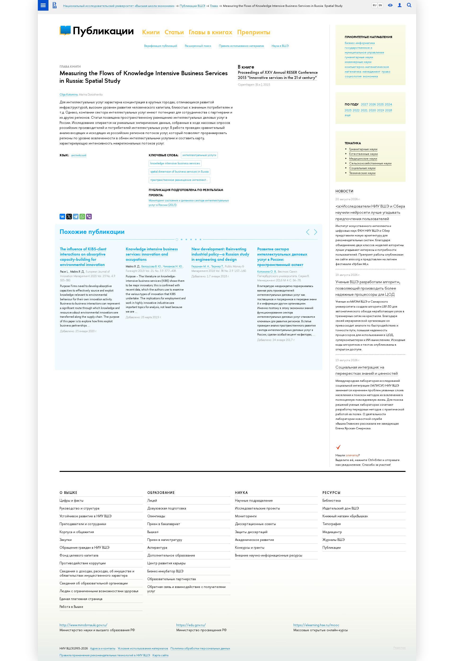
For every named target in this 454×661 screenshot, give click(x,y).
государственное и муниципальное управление (364, 49)
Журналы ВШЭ (334, 539)
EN (380, 5)
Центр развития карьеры (166, 563)
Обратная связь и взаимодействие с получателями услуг (186, 588)
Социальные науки (362, 168)
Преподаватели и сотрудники (83, 524)
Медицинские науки (363, 158)
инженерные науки (358, 62)
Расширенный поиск (198, 46)
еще (348, 115)
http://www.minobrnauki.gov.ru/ (83, 625)
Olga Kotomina (69, 94)
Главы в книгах (210, 32)
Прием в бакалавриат (163, 524)
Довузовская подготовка (166, 508)
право (386, 71)
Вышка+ (153, 532)
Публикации (103, 30)
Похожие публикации (92, 231)
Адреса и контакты (102, 648)
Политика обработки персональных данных (200, 648)
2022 (356, 110)
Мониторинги (246, 516)
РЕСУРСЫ (331, 492)
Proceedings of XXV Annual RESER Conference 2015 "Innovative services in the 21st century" (278, 75)
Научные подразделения (254, 500)
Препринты (253, 32)
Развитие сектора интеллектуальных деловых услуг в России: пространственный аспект (282, 256)
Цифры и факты (71, 500)
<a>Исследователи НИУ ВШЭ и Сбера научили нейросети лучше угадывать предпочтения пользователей (370, 212)
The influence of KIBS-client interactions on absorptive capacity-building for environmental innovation (83, 256)
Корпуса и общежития (77, 532)
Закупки (66, 539)
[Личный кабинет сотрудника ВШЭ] (399, 5)
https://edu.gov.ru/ (191, 625)
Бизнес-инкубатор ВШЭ (165, 571)
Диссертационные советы (255, 524)
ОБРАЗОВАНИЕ (161, 492)
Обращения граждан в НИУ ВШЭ (84, 547)
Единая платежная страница (81, 598)
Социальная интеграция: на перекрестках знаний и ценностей (367, 370)
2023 (348, 110)
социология (353, 76)
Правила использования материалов (241, 46)
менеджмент (371, 71)
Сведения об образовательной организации (94, 583)
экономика (370, 76)
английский (78, 155)
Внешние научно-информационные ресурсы (268, 555)
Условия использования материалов (143, 648)
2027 (364, 104)
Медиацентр (332, 532)
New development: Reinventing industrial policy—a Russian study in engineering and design (220, 254)
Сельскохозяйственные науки (370, 163)
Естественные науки (363, 154)
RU (374, 5)
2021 (364, 110)
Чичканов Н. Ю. (173, 266)
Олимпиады (156, 516)
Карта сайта (160, 655)
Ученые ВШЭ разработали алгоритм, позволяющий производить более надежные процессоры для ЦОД (368, 288)
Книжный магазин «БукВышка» (345, 516)
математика (353, 71)
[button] (177, 239)
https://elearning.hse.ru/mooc (316, 625)
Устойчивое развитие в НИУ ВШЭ (86, 516)
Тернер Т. (217, 266)
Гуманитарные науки (363, 149)
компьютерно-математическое (367, 67)
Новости (344, 191)
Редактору (399, 647)
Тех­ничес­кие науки (362, 173)
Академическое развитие (254, 539)
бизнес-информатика (360, 43)
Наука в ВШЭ (280, 46)
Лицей (152, 500)
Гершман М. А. (201, 266)
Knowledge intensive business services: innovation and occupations (152, 254)
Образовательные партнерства (171, 579)
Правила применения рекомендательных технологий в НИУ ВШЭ (105, 655)
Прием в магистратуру (164, 539)
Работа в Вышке (71, 606)
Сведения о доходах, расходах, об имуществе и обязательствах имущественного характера (97, 573)
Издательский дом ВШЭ (341, 508)
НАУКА (241, 492)
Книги (151, 32)
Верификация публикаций (160, 46)
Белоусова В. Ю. (151, 266)
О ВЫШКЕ (69, 492)
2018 (388, 110)
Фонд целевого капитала (79, 555)
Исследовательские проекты (257, 508)
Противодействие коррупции (83, 563)
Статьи (174, 32)
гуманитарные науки (359, 57)
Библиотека (332, 500)
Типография (332, 524)
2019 (380, 110)
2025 (380, 104)
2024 (388, 104)
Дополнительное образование (171, 555)
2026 (372, 104)
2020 (372, 110)
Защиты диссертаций (251, 532)
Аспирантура (157, 547)
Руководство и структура (79, 508)
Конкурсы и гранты (249, 547)
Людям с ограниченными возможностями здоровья (99, 591)
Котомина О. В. (266, 272)
